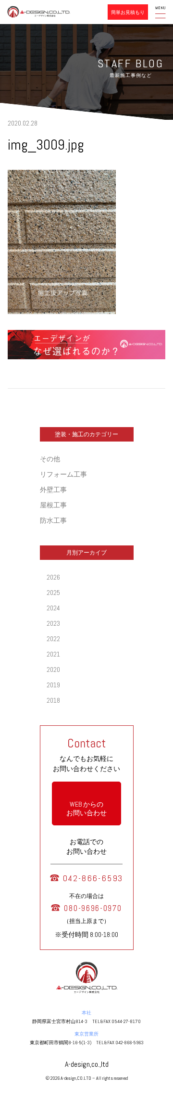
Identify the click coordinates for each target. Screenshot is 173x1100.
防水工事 (53, 520)
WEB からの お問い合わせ (86, 808)
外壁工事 (53, 489)
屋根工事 (53, 505)
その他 (50, 459)
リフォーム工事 (63, 474)
